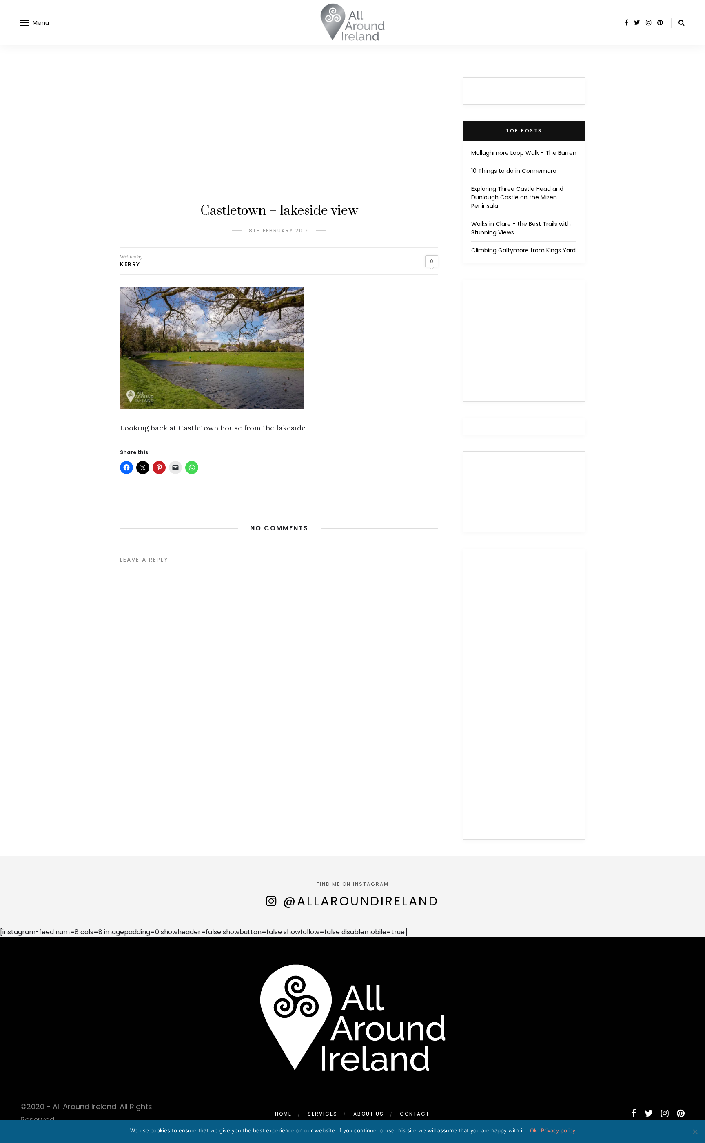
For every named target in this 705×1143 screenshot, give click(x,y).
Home (283, 1113)
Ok (533, 1130)
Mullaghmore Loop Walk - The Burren (523, 153)
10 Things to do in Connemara (513, 171)
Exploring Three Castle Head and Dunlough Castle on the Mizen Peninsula (517, 197)
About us (368, 1113)
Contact (415, 1113)
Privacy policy (558, 1130)
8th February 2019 (279, 230)
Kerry (130, 264)
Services (322, 1113)
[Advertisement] (279, 139)
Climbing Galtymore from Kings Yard (523, 250)
